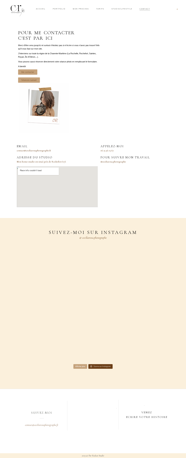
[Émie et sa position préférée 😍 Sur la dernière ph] (38, 264)
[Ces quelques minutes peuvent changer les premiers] (147, 302)
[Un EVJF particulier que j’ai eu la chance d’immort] (74, 276)
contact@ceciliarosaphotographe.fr (41, 425)
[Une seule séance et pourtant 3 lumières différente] (111, 285)
